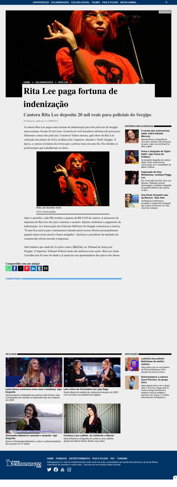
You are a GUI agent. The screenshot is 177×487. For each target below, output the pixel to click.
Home (27, 82)
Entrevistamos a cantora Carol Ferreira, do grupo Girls (154, 380)
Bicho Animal (128, 2)
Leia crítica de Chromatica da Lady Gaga (86, 389)
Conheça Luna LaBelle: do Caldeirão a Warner (89, 435)
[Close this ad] (175, 478)
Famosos (61, 458)
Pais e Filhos (110, 2)
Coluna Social (80, 2)
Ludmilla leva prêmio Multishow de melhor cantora (152, 361)
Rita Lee (63, 82)
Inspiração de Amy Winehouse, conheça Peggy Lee (156, 175)
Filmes (96, 2)
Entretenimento (79, 458)
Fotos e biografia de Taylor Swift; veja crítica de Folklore (156, 154)
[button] (167, 2)
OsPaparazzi (41, 2)
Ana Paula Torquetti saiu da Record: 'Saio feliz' (154, 196)
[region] (88, 483)
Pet (112, 458)
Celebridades (60, 2)
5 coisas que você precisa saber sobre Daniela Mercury (155, 133)
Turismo (122, 458)
